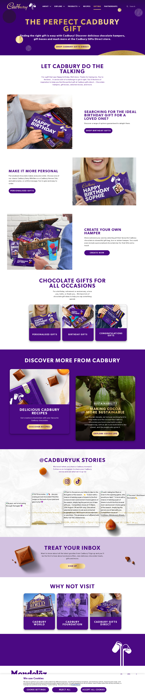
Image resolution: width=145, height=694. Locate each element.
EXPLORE (58, 6)
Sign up (72, 566)
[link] (39, 611)
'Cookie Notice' (75, 684)
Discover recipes (39, 427)
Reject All (65, 690)
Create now (97, 253)
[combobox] (132, 6)
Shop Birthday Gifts (98, 131)
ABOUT (45, 6)
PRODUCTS (72, 6)
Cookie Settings (36, 690)
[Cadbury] (21, 6)
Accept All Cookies (93, 690)
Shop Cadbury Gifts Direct (72, 47)
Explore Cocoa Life (105, 434)
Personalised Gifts (22, 191)
